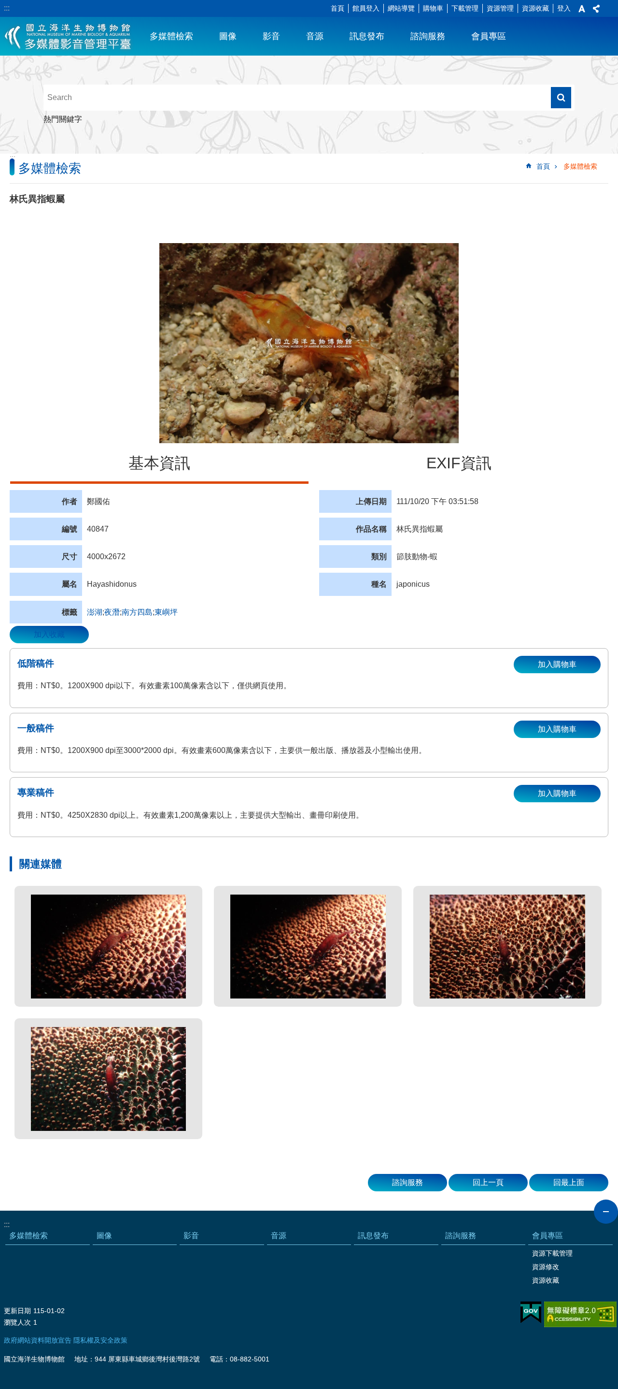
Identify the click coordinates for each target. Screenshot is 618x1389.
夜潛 (112, 612)
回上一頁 (488, 1182)
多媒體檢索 (171, 36)
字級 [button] (582, 8)
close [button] (606, 1212)
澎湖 (94, 612)
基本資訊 (159, 463)
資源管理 (500, 8)
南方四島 (137, 612)
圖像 (228, 36)
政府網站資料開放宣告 (37, 1340)
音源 (314, 36)
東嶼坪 (166, 612)
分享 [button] (596, 8)
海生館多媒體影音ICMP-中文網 (68, 36)
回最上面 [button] (568, 1182)
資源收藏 (535, 8)
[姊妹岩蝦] (108, 946)
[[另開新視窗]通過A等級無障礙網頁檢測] (580, 1314)
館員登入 (365, 8)
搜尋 (561, 97)
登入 (564, 8)
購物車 (433, 8)
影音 (271, 36)
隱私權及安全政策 (100, 1340)
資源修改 (545, 1267)
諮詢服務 (427, 36)
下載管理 (464, 8)
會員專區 (488, 36)
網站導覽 (401, 8)
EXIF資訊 (459, 463)
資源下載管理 (552, 1253)
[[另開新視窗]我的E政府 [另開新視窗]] (530, 1313)
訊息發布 (367, 36)
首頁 (337, 8)
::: (7, 8)
